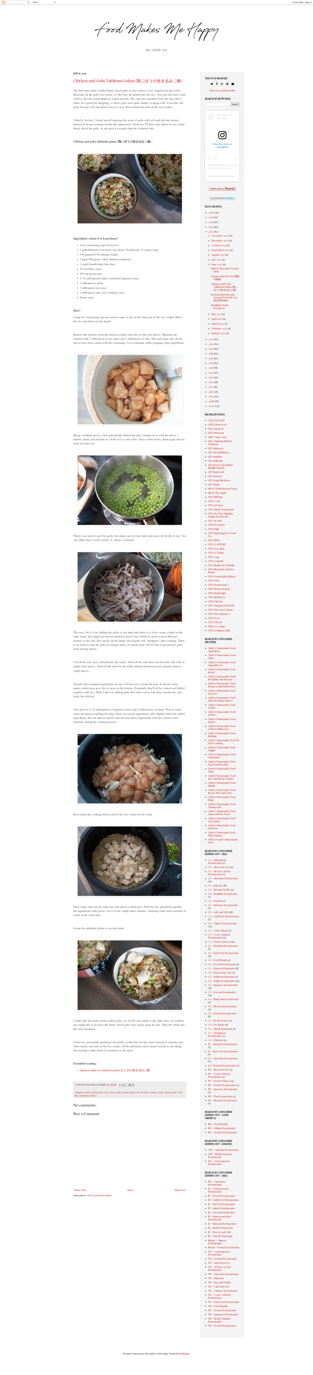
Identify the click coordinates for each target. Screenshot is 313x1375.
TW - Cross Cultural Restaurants (219, 1296)
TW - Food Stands (218, 1306)
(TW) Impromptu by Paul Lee (222, 534)
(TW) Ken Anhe (216, 548)
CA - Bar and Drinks (219, 889)
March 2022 (218, 323)
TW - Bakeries (216, 1278)
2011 (211, 386)
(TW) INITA (214, 540)
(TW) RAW (213, 580)
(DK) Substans (216, 432)
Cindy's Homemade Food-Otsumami (222, 756)
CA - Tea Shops (216, 1024)
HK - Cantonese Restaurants (217, 1183)
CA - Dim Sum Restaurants (223, 945)
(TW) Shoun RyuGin (219, 588)
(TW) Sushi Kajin (217, 593)
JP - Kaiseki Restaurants (221, 1208)
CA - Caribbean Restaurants (223, 916)
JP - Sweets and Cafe (219, 1232)
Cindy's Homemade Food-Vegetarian (222, 820)
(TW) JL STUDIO (217, 544)
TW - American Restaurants (223, 1274)
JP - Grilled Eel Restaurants (223, 1199)
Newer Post (80, 1190)
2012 (211, 382)
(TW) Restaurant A (218, 584)
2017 (211, 358)
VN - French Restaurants (222, 1325)
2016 (211, 363)
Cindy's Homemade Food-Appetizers (222, 649)
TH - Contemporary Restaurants (219, 1253)
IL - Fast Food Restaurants (223, 1051)
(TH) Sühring (215, 497)
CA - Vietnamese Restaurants (217, 1034)
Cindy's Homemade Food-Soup (222, 798)
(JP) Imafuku (215, 456)
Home (130, 1190)
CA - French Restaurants (222, 964)
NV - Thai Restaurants (220, 1096)
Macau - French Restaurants (223, 1247)
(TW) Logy (214, 557)
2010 (211, 391)
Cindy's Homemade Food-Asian (99, 1092)
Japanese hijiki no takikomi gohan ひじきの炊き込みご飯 (115, 1070)
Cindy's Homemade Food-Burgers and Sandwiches (222, 685)
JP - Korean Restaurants (221, 1212)
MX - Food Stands (218, 1124)
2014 (211, 372)
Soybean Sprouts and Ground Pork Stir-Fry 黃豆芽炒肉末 (224, 297)
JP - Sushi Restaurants (220, 1227)
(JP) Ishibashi (215, 460)
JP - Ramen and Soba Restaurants (219, 1218)
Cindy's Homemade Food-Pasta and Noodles (222, 763)
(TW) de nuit (215, 520)
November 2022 (220, 240)
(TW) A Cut (214, 501)
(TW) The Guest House (220, 609)
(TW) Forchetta (216, 524)
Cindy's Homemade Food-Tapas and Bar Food (222, 812)
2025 (211, 217)
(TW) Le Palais (216, 552)
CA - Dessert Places (219, 941)
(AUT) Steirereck (217, 424)
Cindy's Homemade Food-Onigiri (222, 749)
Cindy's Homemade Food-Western (222, 827)
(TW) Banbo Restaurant (221, 509)
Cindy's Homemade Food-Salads (222, 784)
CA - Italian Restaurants (221, 980)
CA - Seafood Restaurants (222, 1013)
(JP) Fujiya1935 (216, 448)
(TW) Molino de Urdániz (221, 565)
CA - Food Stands (217, 960)
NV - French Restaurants (222, 1085)
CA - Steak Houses (218, 1020)
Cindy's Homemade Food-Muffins (222, 735)
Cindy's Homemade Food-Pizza (222, 770)
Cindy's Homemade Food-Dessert (222, 692)
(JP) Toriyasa (215, 476)
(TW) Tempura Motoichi (221, 605)
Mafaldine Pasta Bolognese (219, 306)
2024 (211, 222)
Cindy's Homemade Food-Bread (222, 671)
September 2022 (221, 250)
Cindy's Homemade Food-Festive (222, 713)
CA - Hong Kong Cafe (220, 972)
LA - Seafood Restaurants (222, 1065)
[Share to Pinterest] (132, 1085)
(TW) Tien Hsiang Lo (219, 613)
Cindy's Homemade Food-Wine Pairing (222, 834)
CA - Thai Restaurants (220, 1028)
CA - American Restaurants (223, 878)
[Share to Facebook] (129, 1085)
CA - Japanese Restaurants (223, 985)
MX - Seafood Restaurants (222, 1132)
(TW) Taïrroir (215, 601)
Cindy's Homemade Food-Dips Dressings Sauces (222, 699)
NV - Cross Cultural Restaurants (219, 1075)
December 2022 (220, 235)
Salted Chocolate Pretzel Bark (225, 270)
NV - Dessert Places (219, 1080)
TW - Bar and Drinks (219, 1282)
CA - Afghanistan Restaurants (217, 861)
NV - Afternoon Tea (218, 1069)
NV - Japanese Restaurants (223, 1089)
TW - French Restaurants (222, 1310)
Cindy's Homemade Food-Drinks (222, 706)
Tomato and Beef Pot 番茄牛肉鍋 (225, 278)
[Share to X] (126, 1085)
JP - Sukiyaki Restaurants (222, 1223)
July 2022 (217, 259)
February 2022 (220, 328)
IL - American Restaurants (222, 1044)
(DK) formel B (215, 428)
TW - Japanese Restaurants (223, 1314)
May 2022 (217, 314)
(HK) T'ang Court (217, 437)
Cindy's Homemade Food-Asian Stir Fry (222, 664)
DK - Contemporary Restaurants (219, 1162)
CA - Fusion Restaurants (221, 968)
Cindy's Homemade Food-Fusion (222, 720)
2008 (212, 401)
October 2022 (219, 245)
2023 (211, 226)
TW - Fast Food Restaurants (223, 1302)
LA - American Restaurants (223, 1058)
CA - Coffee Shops (218, 930)
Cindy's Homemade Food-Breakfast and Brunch (222, 678)
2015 (211, 367)
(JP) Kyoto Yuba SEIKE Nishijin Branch (220, 466)
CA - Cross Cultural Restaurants (219, 936)
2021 (211, 339)
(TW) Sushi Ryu (216, 597)
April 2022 (217, 318)
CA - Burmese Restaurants (223, 905)
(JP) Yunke (214, 484)
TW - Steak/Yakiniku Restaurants (219, 1320)
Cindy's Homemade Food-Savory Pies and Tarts (222, 791)
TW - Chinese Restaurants (222, 1290)
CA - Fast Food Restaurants (223, 953)
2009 (212, 396)
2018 (211, 353)
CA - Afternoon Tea (218, 867)
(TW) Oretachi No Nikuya (222, 576)
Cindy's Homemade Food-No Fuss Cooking (136, 1092)
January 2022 (219, 333)
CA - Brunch (215, 900)
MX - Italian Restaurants (221, 1128)
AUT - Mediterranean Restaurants (220, 1155)
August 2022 (218, 254)
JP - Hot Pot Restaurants (221, 1204)
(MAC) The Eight (217, 492)
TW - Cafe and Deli (218, 1286)
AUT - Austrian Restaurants (223, 1149)
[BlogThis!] (123, 1085)
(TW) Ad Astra (215, 505)
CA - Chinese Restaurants (222, 923)
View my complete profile (222, 90)
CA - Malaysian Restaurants (223, 999)
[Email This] (120, 1085)
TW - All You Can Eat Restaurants (219, 1268)
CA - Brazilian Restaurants (222, 893)
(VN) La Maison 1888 (219, 630)
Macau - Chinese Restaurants (217, 1242)
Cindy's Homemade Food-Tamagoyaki (222, 805)
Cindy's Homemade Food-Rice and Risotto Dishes (222, 777)
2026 (211, 212)
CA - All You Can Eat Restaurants (219, 873)
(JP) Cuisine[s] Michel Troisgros (220, 442)
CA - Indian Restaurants (221, 976)
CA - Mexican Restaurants (222, 1006)
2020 (212, 344)
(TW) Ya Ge (214, 618)
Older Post (179, 1190)
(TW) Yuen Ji (215, 622)
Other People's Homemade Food (223, 841)
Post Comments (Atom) (100, 1195)
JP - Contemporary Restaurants (218, 1190)
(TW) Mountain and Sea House (221, 571)
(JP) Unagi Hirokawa (219, 480)
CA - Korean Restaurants (222, 992)
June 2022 (217, 264)
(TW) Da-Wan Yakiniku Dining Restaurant (220, 515)
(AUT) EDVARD (216, 420)
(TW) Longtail (215, 561)
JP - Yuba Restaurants (220, 1236)
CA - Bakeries (215, 885)
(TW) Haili (213, 529)
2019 (211, 348)
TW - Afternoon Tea (219, 1262)
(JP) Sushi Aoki (216, 472)
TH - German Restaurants (222, 1258)
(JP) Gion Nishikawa (219, 452)
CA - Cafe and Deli (218, 912)
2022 (211, 231)
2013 (211, 377)
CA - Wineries (215, 1040)
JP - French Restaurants (221, 1195)
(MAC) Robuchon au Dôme (222, 488)
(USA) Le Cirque (217, 626)
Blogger (186, 1353)
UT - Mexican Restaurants (222, 1100)
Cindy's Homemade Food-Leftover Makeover (222, 727)
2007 (212, 406)
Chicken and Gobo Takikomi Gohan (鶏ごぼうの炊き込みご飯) (127, 80)
